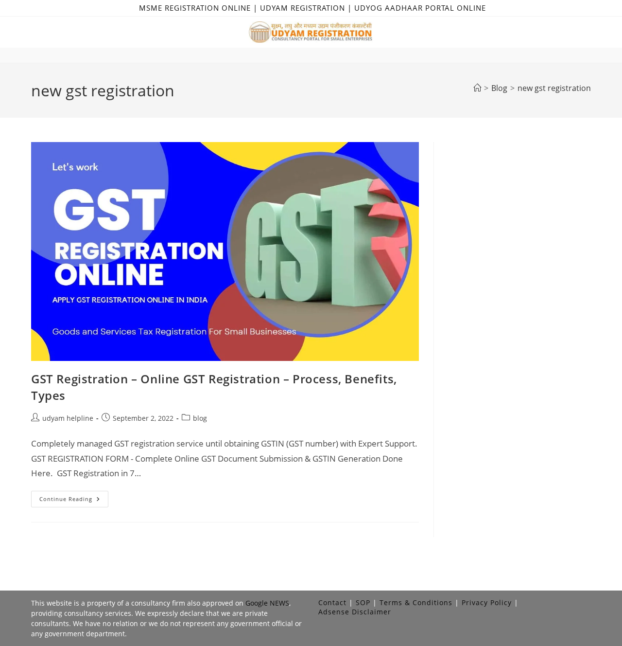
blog (200, 418)
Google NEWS (267, 603)
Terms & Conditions (416, 602)
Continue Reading (73, 500)
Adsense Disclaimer (354, 611)
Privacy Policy (487, 602)
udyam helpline (67, 418)
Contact (332, 602)
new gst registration (554, 88)
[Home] (477, 88)
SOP (363, 602)
